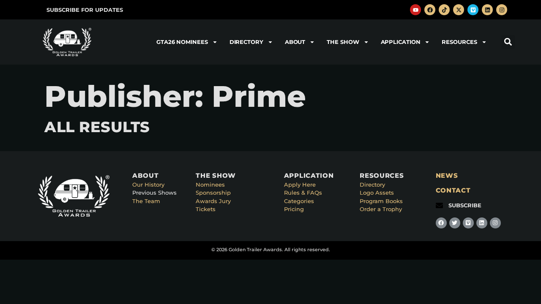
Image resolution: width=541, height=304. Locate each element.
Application (401, 41)
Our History (148, 184)
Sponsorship (213, 192)
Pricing (294, 209)
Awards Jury (213, 201)
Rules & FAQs (303, 192)
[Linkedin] (487, 9)
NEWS (447, 175)
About (295, 41)
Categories (299, 201)
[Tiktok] (444, 9)
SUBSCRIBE (464, 205)
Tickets (206, 209)
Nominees (210, 184)
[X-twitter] (458, 9)
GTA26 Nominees (182, 41)
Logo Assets (377, 192)
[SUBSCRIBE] (439, 205)
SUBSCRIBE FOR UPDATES (84, 9)
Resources (459, 41)
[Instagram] (501, 9)
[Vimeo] (472, 9)
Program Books (381, 201)
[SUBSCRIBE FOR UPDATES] (37, 10)
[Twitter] (454, 222)
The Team (146, 201)
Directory (246, 41)
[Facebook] (429, 9)
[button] (508, 42)
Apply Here (300, 184)
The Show (343, 41)
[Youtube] (415, 9)
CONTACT (453, 190)
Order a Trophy (381, 209)
